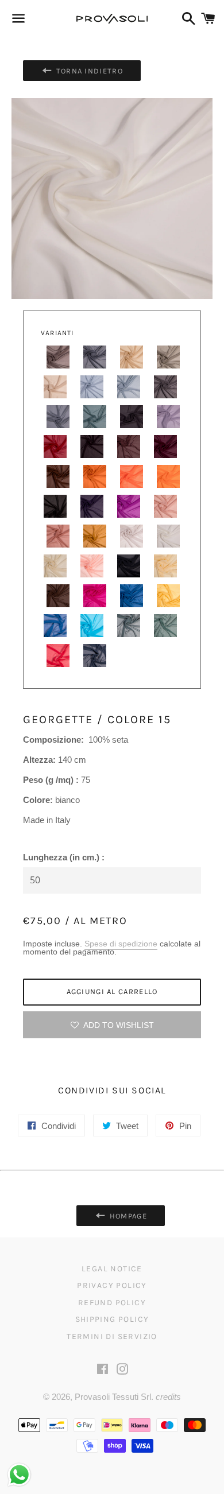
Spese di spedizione (120, 943)
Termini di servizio (112, 1336)
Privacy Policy (112, 1285)
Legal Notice (112, 1269)
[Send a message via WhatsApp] (19, 1474)
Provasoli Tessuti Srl (113, 1397)
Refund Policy (112, 1302)
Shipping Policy (112, 1319)
